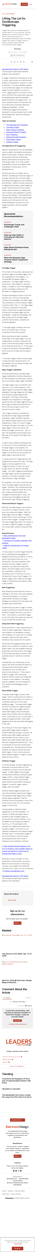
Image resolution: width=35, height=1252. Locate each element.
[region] (17, 1002)
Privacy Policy (6, 1194)
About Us (4, 1191)
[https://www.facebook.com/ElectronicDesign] (14, 1171)
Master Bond (7, 1059)
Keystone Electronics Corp (11, 1057)
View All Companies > (17, 1066)
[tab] (7, 997)
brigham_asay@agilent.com (14, 871)
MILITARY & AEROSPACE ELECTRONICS (17, 1182)
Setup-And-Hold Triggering (16, 137)
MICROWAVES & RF (12, 1178)
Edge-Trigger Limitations (15, 130)
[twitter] (17, 62)
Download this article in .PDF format (15, 69)
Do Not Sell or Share (19, 1191)
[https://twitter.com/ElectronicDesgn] (18, 1171)
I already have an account (17, 1024)
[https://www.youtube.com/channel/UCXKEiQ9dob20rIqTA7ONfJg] (20, 1171)
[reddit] (20, 62)
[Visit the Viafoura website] (28, 1005)
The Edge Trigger (12, 127)
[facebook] (11, 62)
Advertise (10, 1191)
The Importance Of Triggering (17, 125)
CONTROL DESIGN (17, 1180)
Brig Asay (17, 49)
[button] (3, 4)
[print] (32, 62)
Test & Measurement (8, 13)
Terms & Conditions (16, 1194)
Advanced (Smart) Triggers (16, 132)
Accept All (17, 1248)
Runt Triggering (12, 134)
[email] (23, 62)
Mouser (5, 1062)
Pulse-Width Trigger (13, 139)
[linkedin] (14, 62)
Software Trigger (12, 142)
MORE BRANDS (17, 1184)
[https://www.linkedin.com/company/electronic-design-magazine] (16, 1171)
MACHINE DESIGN (23, 1178)
